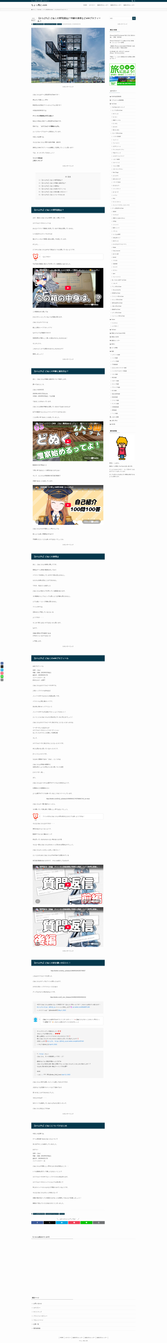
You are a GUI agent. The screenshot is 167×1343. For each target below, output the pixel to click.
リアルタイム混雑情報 (117, 100)
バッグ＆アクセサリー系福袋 (119, 371)
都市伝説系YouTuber (117, 303)
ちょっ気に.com (39, 5)
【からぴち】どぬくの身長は (50, 186)
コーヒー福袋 (115, 400)
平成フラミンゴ (117, 152)
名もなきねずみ (117, 290)
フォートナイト (117, 276)
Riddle (114, 247)
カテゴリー (36, 1307)
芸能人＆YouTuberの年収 (118, 333)
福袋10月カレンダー (78, 1337)
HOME (61, 1337)
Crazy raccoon (116, 250)
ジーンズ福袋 (115, 361)
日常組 (114, 221)
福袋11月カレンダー (90, 1337)
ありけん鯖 (115, 254)
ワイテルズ (115, 214)
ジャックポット (117, 188)
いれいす (115, 283)
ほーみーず (115, 192)
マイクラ (59, 24)
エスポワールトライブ (118, 156)
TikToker (113, 329)
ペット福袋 (115, 413)
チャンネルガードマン (118, 149)
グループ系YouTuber (117, 133)
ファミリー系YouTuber (118, 296)
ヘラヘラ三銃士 (117, 182)
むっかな (115, 123)
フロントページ (38, 1320)
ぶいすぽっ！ (115, 326)
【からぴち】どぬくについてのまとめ (53, 194)
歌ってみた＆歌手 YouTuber (119, 280)
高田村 (114, 211)
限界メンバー (116, 227)
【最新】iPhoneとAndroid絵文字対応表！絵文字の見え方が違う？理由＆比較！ (122, 46)
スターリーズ (116, 162)
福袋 (112, 351)
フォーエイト (116, 143)
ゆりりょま (115, 113)
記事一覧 (36, 1324)
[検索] (134, 1)
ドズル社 (115, 260)
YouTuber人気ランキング (118, 107)
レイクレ (115, 195)
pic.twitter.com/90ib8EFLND (81, 1007)
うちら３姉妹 (116, 166)
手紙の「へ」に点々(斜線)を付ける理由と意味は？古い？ (122, 57)
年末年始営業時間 (116, 96)
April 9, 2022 (53, 1044)
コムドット (115, 139)
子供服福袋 (115, 364)
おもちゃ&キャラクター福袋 (119, 367)
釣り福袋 (114, 390)
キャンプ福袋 (115, 384)
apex (114, 273)
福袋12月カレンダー (102, 1337)
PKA (114, 198)
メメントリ (115, 224)
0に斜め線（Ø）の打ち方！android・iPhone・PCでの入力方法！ (120, 52)
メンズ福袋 (115, 358)
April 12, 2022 (66, 1074)
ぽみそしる (115, 241)
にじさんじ (115, 323)
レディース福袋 (116, 354)
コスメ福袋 (115, 374)
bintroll (114, 257)
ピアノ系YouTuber (116, 312)
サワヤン (115, 270)
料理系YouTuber (116, 293)
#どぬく (46, 1007)
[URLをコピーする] (99, 1222)
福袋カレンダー (115, 340)
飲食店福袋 (115, 397)
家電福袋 (114, 410)
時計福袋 (114, 377)
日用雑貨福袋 (115, 407)
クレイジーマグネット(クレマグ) (121, 205)
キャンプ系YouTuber (117, 299)
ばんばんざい (116, 185)
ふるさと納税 (115, 417)
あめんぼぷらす (117, 179)
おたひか (115, 126)
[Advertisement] (83, 1267)
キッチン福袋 (115, 403)
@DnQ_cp (52, 1007)
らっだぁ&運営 (116, 234)
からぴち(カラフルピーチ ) (50, 24)
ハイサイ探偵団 (117, 136)
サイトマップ (37, 1312)
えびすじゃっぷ (117, 146)
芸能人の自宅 (115, 337)
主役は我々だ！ (117, 237)
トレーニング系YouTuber (118, 316)
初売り (113, 344)
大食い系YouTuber (116, 306)
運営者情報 (36, 1328)
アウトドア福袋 (116, 387)
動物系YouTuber (116, 309)
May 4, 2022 (62, 1010)
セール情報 (114, 347)
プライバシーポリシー (40, 1316)
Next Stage (115, 172)
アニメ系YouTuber (116, 286)
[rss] (132, 1)
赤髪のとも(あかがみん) (119, 218)
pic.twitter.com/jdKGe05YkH (75, 1041)
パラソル (115, 231)
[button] (37, 1222)
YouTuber (114, 103)
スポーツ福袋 (115, 380)
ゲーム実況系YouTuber (38, 24)
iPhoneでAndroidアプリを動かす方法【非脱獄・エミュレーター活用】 (122, 41)
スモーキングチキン (118, 169)
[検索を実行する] (134, 18)
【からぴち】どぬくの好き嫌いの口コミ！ (54, 192)
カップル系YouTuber (117, 110)
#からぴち (40, 1007)
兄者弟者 (115, 263)
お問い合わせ (37, 1303)
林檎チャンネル (117, 120)
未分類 (113, 424)
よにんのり (115, 175)
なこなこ (115, 117)
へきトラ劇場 (116, 159)
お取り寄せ (114, 420)
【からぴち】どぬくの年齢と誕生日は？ (53, 183)
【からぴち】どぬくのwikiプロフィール (53, 189)
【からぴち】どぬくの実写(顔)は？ (52, 180)
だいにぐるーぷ (117, 201)
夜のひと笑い (116, 130)
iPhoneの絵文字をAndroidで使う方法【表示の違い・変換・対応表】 (122, 36)
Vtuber (113, 319)
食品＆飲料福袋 (116, 394)
